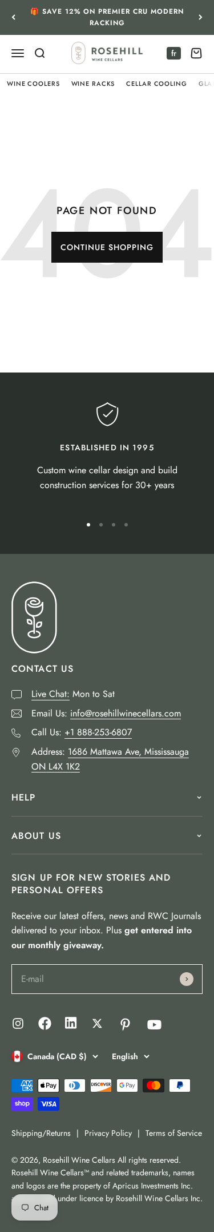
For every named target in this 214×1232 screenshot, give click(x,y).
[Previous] (13, 17)
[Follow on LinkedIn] (71, 1025)
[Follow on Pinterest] (125, 1024)
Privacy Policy (108, 1133)
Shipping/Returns (41, 1133)
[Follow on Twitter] (97, 1023)
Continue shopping (107, 247)
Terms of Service (174, 1133)
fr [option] (173, 53)
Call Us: (81, 732)
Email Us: (106, 713)
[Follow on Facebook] (44, 1026)
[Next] (201, 17)
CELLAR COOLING (156, 83)
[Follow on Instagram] (18, 1023)
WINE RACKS (93, 83)
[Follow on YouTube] (154, 1024)
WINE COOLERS (33, 83)
